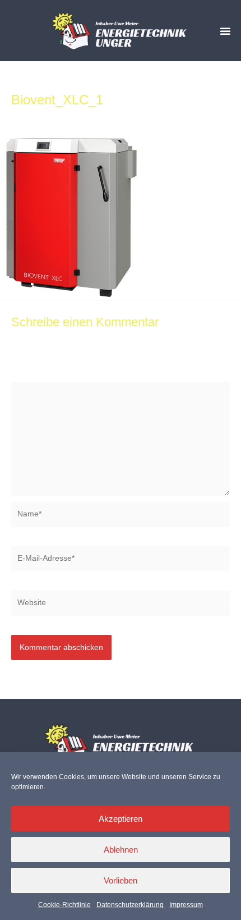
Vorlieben (120, 880)
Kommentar (34, 375)
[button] (225, 30)
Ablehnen (121, 849)
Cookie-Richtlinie (64, 905)
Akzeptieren (120, 818)
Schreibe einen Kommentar (59, 116)
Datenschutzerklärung (130, 905)
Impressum (186, 905)
